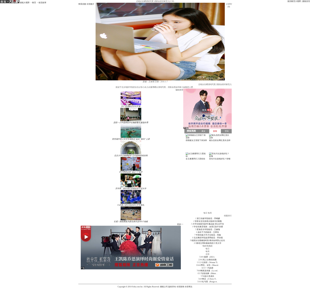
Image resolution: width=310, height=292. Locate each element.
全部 (207, 254)
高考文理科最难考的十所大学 (208, 243)
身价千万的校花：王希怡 (208, 232)
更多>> (180, 224)
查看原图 (82, 4)
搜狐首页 (306, 1)
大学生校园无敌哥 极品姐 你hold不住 (208, 224)
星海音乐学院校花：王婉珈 (208, 229)
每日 (207, 249)
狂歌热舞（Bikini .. (209, 273)
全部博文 (188, 287)
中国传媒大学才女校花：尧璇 (208, 235)
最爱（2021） (210, 257)
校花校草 (42, 2)
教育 (34, 2)
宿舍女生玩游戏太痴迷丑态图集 (208, 221)
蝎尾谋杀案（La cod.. (209, 271)
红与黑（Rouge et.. (210, 282)
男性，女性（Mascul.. (210, 265)
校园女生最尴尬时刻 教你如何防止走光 (208, 240)
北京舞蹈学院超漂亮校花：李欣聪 (208, 238)
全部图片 (90, 4)
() (229, 6)
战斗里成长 (209, 276)
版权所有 (172, 287)
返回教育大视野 (294, 1)
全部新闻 (180, 287)
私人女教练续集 (210, 260)
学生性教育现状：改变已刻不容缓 (208, 227)
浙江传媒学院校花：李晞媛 (208, 218)
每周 (207, 251)
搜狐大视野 (25, 2)
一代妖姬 (209, 268)
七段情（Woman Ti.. (210, 262)
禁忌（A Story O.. (209, 279)
